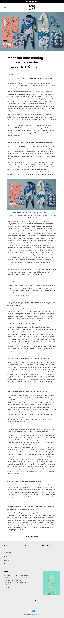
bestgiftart (29, 614)
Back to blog (33, 536)
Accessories (7, 564)
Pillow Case (7, 552)
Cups (5, 548)
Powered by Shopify (36, 614)
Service (25, 548)
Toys (5, 556)
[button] (5, 7)
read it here (48, 78)
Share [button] (11, 74)
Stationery (7, 560)
